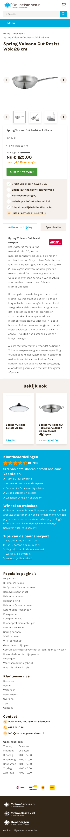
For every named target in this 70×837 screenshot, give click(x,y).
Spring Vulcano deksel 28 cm (15, 426)
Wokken (18, 33)
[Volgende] (63, 80)
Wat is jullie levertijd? (18, 553)
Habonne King (11, 600)
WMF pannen (11, 636)
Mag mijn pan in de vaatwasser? (25, 549)
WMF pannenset (12, 640)
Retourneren (10, 694)
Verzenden (9, 689)
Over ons (8, 698)
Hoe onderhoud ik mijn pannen (21, 654)
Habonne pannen (13, 596)
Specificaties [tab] (53, 227)
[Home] (22, 5)
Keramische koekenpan (17, 609)
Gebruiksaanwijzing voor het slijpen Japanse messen (34, 649)
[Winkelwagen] (64, 5)
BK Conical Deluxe (13, 582)
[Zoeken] (63, 14)
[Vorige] (6, 80)
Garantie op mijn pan (16, 645)
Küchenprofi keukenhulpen (19, 623)
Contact (8, 707)
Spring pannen (12, 631)
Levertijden (9, 658)
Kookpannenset (12, 618)
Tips (5, 703)
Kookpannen (10, 614)
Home (6, 33)
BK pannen (9, 578)
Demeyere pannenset (15, 591)
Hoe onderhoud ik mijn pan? (23, 540)
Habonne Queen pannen (17, 605)
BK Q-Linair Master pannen (19, 587)
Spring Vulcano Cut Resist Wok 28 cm (26, 37)
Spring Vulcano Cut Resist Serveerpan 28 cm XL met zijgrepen (51, 429)
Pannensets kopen (14, 627)
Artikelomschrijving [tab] (20, 227)
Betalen (7, 685)
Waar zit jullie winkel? (19, 558)
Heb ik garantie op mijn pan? (23, 544)
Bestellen (8, 681)
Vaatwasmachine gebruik (18, 662)
